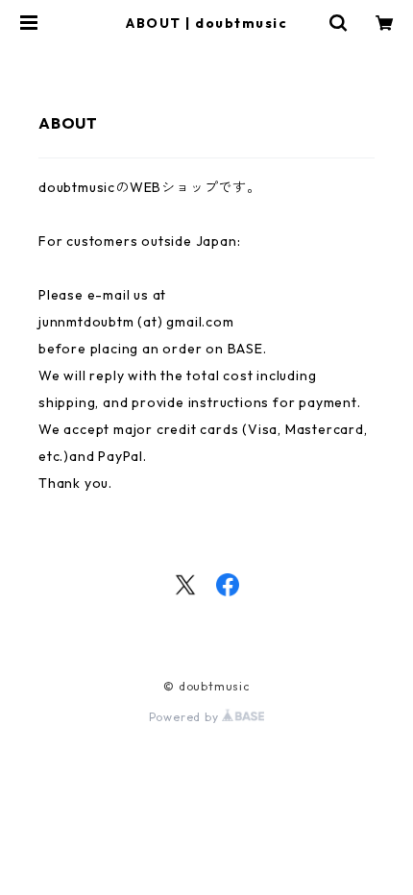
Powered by (186, 717)
